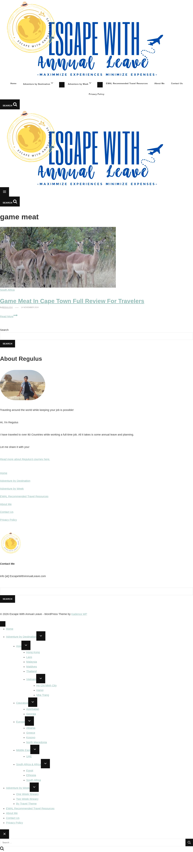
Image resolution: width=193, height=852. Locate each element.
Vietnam (31, 679)
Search (4, 329)
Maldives (31, 666)
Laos (29, 657)
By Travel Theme (26, 803)
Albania (30, 727)
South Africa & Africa (28, 764)
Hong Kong (33, 652)
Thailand (31, 671)
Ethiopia (31, 775)
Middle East (23, 750)
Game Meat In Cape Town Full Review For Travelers (72, 301)
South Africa (7, 289)
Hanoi (39, 690)
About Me (159, 83)
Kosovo (30, 737)
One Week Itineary (27, 794)
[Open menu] (4, 192)
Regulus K (7, 307)
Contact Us (177, 83)
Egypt (29, 770)
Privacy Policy (96, 94)
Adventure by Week (12, 488)
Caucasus (22, 702)
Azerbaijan (32, 709)
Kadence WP (79, 614)
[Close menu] (2, 624)
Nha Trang (42, 695)
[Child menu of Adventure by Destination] (62, 84)
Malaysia (31, 661)
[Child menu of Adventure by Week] (100, 84)
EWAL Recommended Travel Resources (127, 83)
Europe (20, 721)
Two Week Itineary (27, 798)
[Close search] (4, 834)
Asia (18, 646)
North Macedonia (36, 742)
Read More (8, 316)
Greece (30, 732)
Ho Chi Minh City (46, 685)
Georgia (31, 713)
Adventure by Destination (15, 480)
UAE (29, 756)
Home (13, 83)
